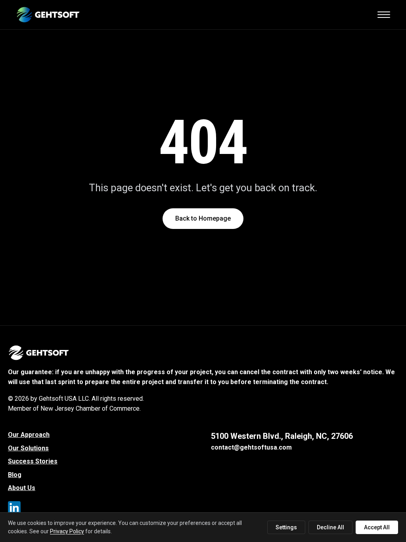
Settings (286, 527)
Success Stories (32, 461)
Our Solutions (28, 448)
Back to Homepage (203, 218)
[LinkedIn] (16, 509)
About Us (21, 488)
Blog (14, 475)
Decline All (330, 527)
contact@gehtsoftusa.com (251, 447)
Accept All (377, 527)
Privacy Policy (67, 531)
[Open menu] (383, 14)
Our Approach (29, 434)
